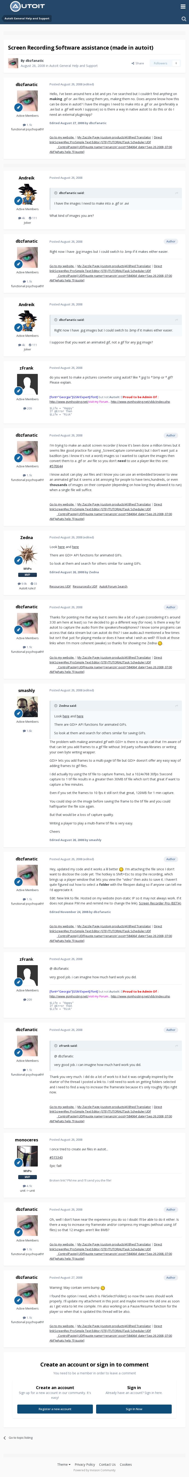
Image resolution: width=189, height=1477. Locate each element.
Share (139, 63)
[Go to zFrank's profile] (27, 384)
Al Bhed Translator (138, 137)
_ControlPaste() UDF (70, 147)
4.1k (29, 1186)
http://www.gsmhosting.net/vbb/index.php (140, 402)
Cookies (126, 1464)
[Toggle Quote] (56, 193)
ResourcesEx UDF (85, 586)
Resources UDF (60, 586)
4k (23, 218)
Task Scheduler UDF (137, 142)
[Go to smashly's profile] (27, 706)
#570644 (56, 466)
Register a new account (55, 1409)
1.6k (29, 731)
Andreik (27, 178)
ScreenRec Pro (64, 142)
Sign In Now (134, 1409)
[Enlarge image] (160, 643)
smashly (26, 690)
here (61, 547)
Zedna (26, 537)
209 (29, 408)
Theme (63, 1464)
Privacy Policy (85, 1464)
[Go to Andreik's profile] (27, 194)
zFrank (26, 368)
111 (34, 218)
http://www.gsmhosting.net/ (69, 402)
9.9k (24, 584)
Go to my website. (62, 137)
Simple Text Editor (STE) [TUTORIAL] (99, 142)
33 (35, 584)
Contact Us (107, 1464)
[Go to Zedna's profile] (27, 553)
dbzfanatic (35, 60)
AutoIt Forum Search (113, 586)
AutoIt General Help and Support (73, 65)
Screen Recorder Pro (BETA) (160, 903)
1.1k (29, 125)
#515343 (56, 1157)
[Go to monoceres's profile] (27, 1156)
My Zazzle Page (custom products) (101, 137)
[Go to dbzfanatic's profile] (13, 63)
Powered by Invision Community (94, 1470)
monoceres (26, 1140)
